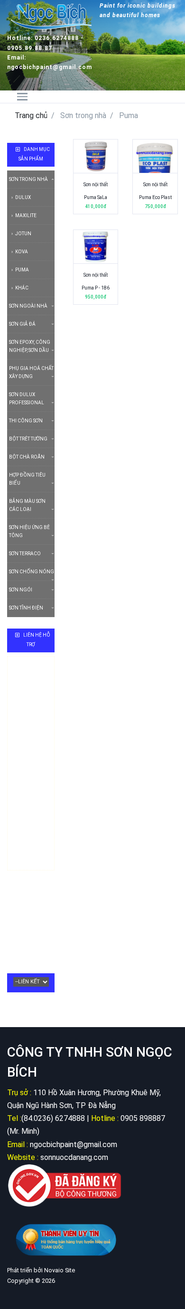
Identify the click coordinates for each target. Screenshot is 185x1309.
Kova (21, 251)
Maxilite (25, 215)
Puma (21, 269)
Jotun (22, 233)
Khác (21, 287)
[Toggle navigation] (28, 96)
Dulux (22, 197)
